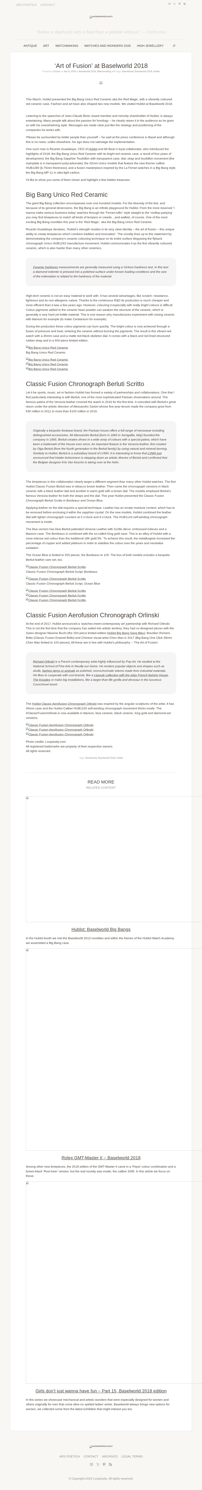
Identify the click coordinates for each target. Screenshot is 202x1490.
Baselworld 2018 (87, 71)
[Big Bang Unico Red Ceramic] (101, 347)
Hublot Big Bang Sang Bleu (125, 633)
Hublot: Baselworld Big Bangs (101, 929)
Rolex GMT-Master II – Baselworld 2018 (101, 1157)
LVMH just (155, 453)
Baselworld (128, 71)
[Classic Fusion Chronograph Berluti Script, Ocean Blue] (101, 579)
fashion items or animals (58, 670)
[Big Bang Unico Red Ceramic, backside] (101, 369)
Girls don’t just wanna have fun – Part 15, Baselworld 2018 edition (101, 1390)
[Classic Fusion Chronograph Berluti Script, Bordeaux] (101, 567)
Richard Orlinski (43, 661)
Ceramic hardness (45, 267)
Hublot (156, 71)
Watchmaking (104, 71)
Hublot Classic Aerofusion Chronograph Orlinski (64, 703)
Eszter (56, 71)
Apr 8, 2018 (70, 71)
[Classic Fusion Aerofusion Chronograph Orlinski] (101, 725)
